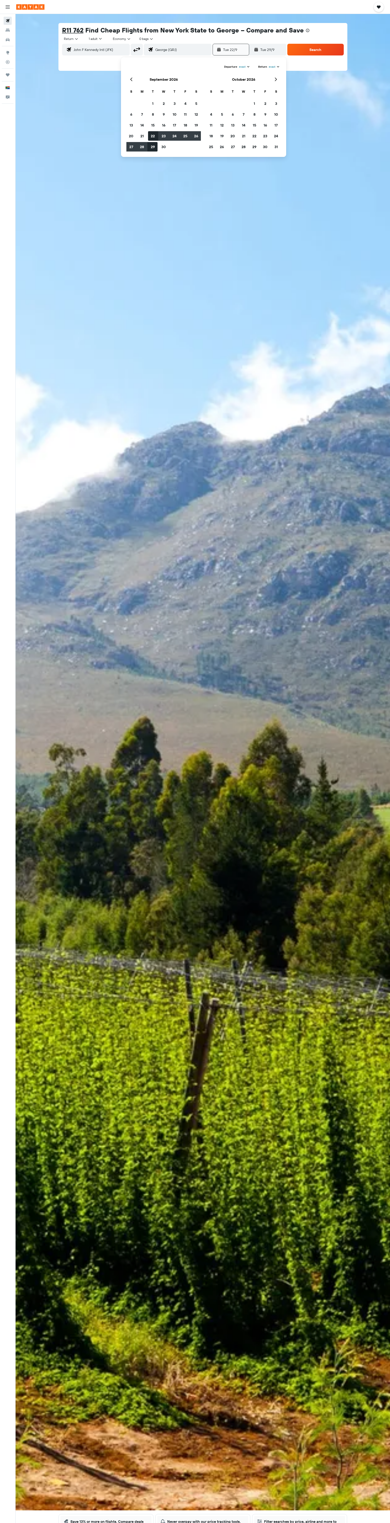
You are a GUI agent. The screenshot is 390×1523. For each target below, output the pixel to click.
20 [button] (131, 136)
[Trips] (8, 74)
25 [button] (185, 136)
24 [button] (174, 136)
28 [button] (142, 147)
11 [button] (185, 114)
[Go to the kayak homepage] (30, 7)
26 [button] (196, 136)
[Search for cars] (8, 39)
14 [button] (142, 125)
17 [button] (174, 125)
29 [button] (153, 147)
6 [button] (131, 114)
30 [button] (163, 147)
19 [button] (196, 125)
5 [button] (196, 103)
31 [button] (276, 147)
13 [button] (131, 125)
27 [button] (131, 147)
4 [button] (185, 103)
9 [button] (164, 114)
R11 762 (73, 30)
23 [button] (164, 136)
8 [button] (153, 114)
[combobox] (71, 39)
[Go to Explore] (8, 52)
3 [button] (175, 103)
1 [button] (152, 103)
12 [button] (196, 114)
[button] (8, 7)
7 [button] (142, 114)
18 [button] (185, 125)
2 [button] (164, 103)
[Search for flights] (8, 20)
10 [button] (174, 114)
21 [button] (142, 136)
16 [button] (163, 125)
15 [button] (153, 125)
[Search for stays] (8, 30)
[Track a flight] (8, 62)
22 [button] (153, 136)
